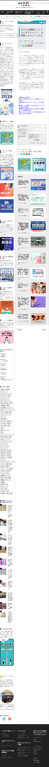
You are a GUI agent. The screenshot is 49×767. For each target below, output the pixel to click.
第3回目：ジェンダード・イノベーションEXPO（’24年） (24, 753)
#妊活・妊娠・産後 (4, 403)
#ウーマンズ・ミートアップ (6, 441)
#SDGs (9, 396)
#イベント (8, 475)
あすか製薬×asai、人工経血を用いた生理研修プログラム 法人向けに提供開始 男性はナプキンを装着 (10, 526)
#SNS (7, 491)
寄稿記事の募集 (36, 760)
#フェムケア (9, 407)
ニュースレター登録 (41, 3)
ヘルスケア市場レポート (33, 3)
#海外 (2, 432)
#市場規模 (3, 493)
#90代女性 (8, 452)
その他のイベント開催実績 (23, 755)
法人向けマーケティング (32, 137)
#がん (2, 414)
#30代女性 (8, 470)
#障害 (6, 412)
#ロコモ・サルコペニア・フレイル (8, 461)
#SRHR (11, 403)
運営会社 (35, 751)
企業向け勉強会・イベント (23, 735)
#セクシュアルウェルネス (6, 394)
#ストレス (3, 446)
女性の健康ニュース (25, 187)
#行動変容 (3, 482)
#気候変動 (3, 405)
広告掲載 (47, 3)
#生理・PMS (3, 457)
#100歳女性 (9, 457)
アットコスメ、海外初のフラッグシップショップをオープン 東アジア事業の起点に (10, 574)
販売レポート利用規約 (37, 748)
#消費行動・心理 (4, 484)
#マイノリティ (4, 396)
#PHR (7, 446)
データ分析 (24, 203)
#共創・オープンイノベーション (7, 409)
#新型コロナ (9, 421)
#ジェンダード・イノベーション (7, 434)
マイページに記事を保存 (24, 51)
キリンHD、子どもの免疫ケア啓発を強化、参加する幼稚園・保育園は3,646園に (10, 596)
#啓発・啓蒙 (3, 450)
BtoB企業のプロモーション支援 (23, 737)
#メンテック (3, 416)
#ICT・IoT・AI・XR (4, 473)
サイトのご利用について (37, 746)
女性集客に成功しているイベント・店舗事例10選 (10, 606)
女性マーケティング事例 (28, 40)
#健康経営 (3, 475)
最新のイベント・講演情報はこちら (7, 706)
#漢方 (10, 412)
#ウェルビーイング (4, 398)
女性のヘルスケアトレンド (7, 745)
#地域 (7, 493)
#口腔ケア (7, 466)
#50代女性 (8, 455)
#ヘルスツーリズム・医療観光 (28, 43)
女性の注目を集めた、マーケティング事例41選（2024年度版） (10, 563)
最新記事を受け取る (37, 741)
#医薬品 (6, 437)
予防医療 (8, 423)
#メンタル (3, 464)
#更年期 (2, 466)
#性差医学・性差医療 (5, 389)
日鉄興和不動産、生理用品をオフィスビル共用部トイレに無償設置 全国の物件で (10, 552)
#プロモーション (4, 486)
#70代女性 (9, 450)
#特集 (10, 437)
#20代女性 (3, 491)
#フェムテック (4, 391)
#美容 (11, 493)
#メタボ (2, 412)
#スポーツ (8, 479)
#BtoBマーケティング (5, 439)
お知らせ (35, 739)
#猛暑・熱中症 (4, 419)
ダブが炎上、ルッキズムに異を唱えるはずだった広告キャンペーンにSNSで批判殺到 (10, 539)
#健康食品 (41, 43)
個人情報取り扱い (36, 749)
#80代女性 (3, 452)
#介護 (5, 477)
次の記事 (44, 329)
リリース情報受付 (36, 762)
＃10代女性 (3, 423)
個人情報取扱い (37, 139)
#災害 (9, 425)
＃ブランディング (4, 443)
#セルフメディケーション (6, 400)
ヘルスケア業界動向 (25, 321)
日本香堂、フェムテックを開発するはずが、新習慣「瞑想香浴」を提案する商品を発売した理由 (10, 617)
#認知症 (7, 405)
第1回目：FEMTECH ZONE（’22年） (24, 747)
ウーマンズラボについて (37, 737)
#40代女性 (3, 470)
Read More (2, 85)
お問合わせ (35, 753)
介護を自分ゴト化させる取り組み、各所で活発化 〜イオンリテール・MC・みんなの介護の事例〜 (10, 511)
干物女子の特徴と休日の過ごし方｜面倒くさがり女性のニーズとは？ (10, 585)
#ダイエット (3, 459)
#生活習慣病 (3, 407)
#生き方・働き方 (4, 488)
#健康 (37, 43)
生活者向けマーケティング (34, 136)
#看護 (2, 428)
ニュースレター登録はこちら (8, 35)
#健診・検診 (8, 464)
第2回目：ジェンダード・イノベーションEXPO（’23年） (24, 750)
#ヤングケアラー (7, 414)
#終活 (2, 437)
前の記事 (20, 329)
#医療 (2, 477)
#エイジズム (3, 421)
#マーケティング (4, 448)
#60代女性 (3, 455)
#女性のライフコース (5, 430)
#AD (1, 425)
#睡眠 (5, 425)
